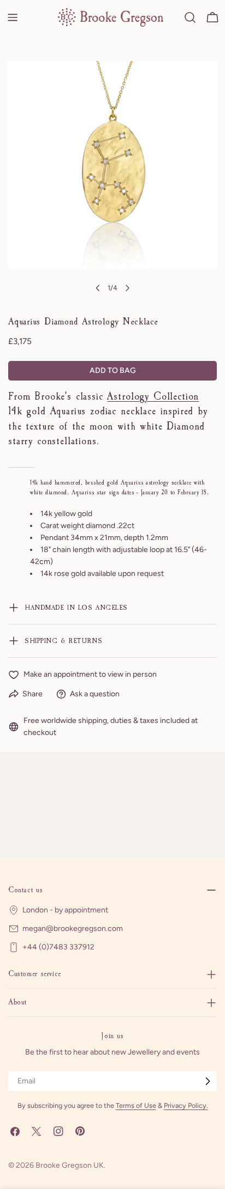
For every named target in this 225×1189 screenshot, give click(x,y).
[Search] (190, 17)
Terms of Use (136, 1105)
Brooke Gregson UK (69, 1165)
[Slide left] (97, 288)
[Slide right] (127, 288)
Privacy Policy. (186, 1105)
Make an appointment (60, 674)
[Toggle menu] (12, 17)
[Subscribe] (207, 1081)
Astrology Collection (153, 396)
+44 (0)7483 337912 (58, 947)
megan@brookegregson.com (72, 928)
